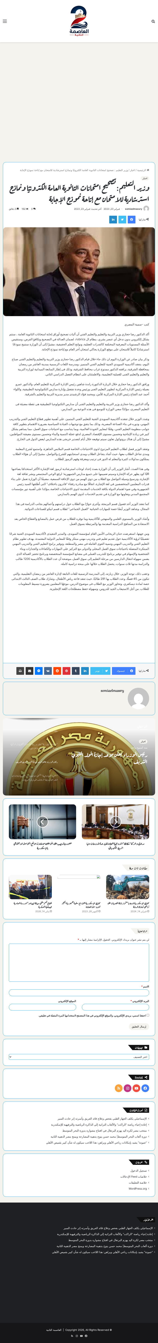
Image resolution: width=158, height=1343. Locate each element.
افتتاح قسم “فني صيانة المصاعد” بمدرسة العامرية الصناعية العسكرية (33, 904)
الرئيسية (142, 170)
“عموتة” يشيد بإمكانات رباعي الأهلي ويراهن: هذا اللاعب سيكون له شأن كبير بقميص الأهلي (96, 1142)
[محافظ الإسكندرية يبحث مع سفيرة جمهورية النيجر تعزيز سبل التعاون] (79, 887)
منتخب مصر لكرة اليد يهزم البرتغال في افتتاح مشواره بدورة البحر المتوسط (104, 1130)
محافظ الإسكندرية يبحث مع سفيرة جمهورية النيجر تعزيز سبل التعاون (81, 904)
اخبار (132, 170)
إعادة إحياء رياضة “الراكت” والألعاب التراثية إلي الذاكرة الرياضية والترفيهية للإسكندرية (99, 1124)
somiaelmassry (133, 208)
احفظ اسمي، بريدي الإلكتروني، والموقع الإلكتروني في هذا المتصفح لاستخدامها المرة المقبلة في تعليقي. (92, 1015)
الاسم (145, 986)
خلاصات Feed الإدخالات (133, 1176)
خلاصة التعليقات (138, 1182)
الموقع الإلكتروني (67, 1001)
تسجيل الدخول (138, 1170)
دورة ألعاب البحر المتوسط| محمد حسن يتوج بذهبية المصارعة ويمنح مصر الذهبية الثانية (99, 1136)
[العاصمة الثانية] (79, 21)
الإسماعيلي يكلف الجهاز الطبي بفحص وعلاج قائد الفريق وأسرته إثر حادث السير (102, 1118)
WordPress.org (138, 1188)
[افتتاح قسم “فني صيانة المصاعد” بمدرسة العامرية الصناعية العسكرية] (30, 887)
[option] (79, 757)
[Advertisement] (79, 73)
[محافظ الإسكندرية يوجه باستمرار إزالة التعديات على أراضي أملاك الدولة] (127, 887)
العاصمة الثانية (53, 1329)
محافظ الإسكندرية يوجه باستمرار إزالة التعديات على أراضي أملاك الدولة (128, 904)
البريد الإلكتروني (139, 1001)
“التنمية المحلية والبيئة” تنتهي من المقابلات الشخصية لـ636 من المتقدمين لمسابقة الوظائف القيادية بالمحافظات (110, 758)
